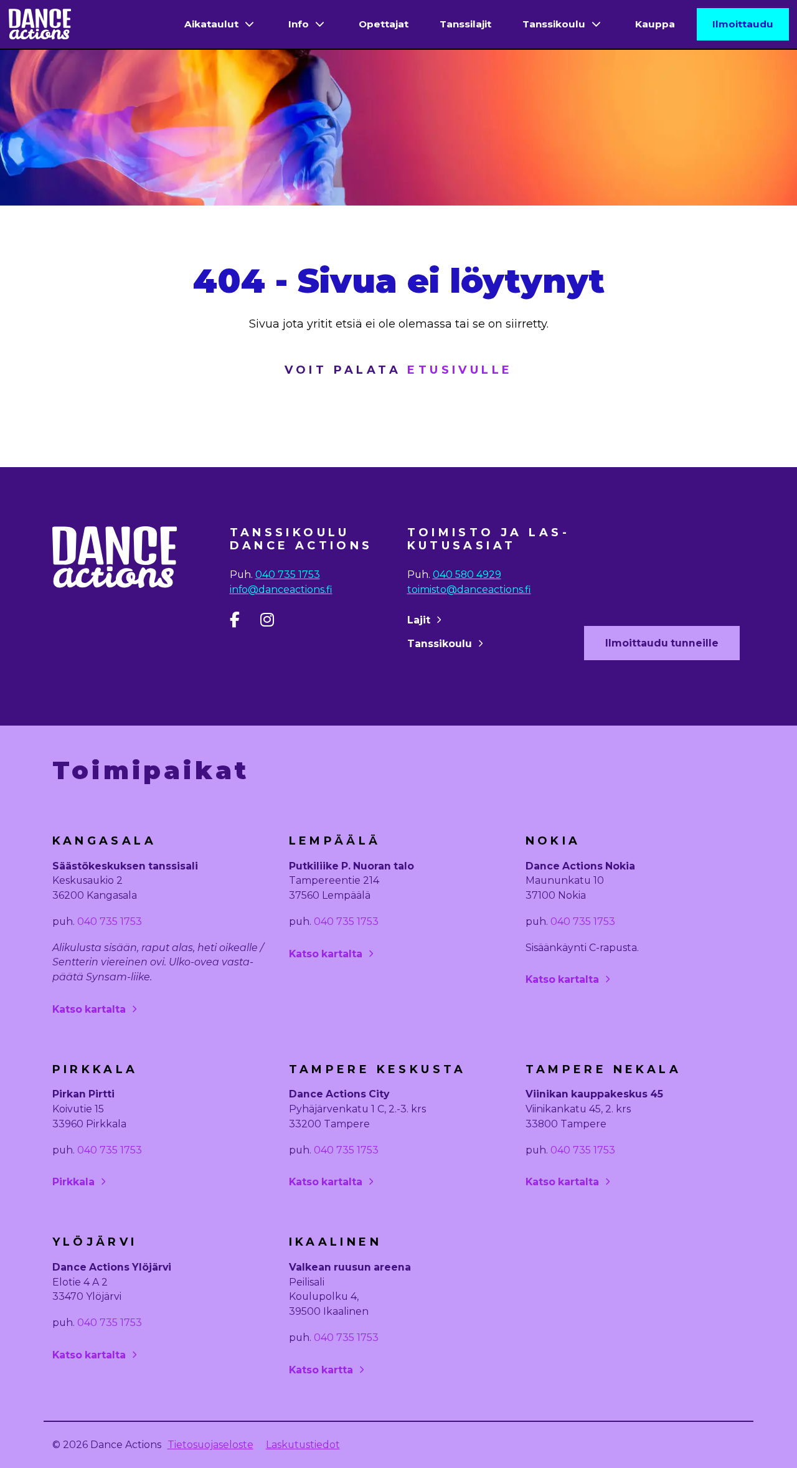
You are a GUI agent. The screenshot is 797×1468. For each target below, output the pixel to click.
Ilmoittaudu (742, 24)
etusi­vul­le (459, 370)
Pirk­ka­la (73, 1182)
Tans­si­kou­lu (439, 644)
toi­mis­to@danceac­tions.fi (469, 589)
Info (298, 24)
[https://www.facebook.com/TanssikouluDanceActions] (244, 623)
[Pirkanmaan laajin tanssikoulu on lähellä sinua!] (40, 25)
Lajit (418, 620)
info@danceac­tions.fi (281, 589)
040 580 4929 (467, 574)
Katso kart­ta (321, 1370)
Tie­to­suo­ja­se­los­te (210, 1445)
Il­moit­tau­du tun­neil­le (662, 643)
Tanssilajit (465, 24)
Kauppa (655, 24)
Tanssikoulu (553, 24)
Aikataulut (211, 24)
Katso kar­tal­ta (89, 1009)
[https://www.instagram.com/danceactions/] (274, 623)
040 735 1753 (287, 574)
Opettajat (383, 24)
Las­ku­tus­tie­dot (303, 1445)
